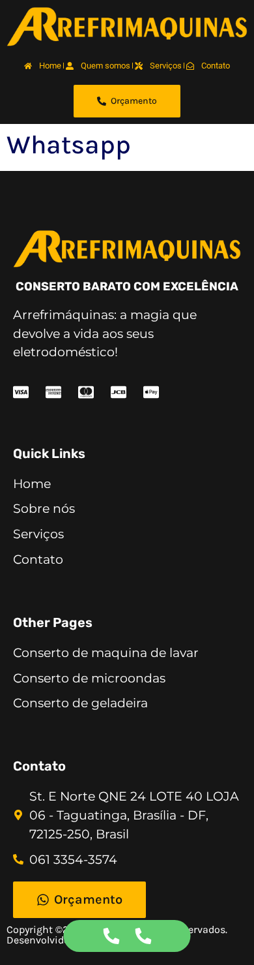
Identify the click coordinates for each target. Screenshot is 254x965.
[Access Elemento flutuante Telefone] (111, 936)
